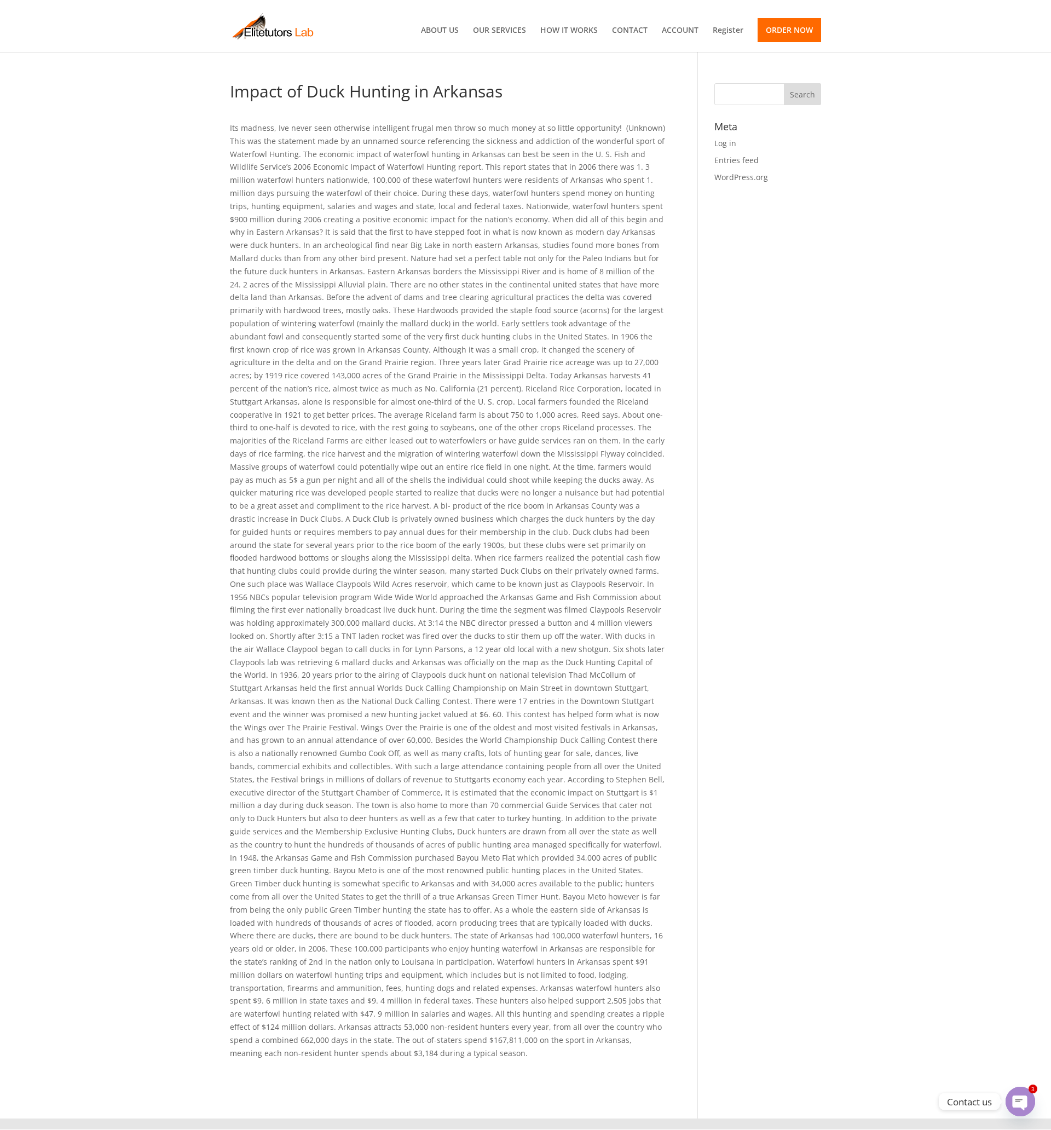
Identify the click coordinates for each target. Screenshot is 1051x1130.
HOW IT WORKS (569, 30)
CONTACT (630, 30)
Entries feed (736, 160)
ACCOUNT (680, 30)
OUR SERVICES (499, 30)
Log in (725, 143)
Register (728, 30)
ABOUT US (440, 30)
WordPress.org (741, 177)
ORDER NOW (789, 30)
